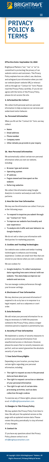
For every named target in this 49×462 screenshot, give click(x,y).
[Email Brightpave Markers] (29, 440)
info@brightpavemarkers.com (22, 401)
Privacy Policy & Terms (31, 458)
